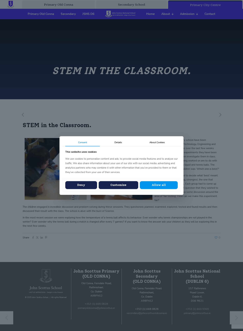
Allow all (159, 185)
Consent (82, 142)
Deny (81, 185)
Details (118, 142)
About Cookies (157, 142)
